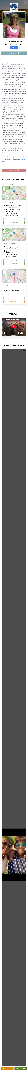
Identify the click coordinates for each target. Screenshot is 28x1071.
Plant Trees (14, 222)
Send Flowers (14, 301)
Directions (14, 219)
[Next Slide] (24, 855)
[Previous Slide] (3, 855)
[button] (14, 191)
